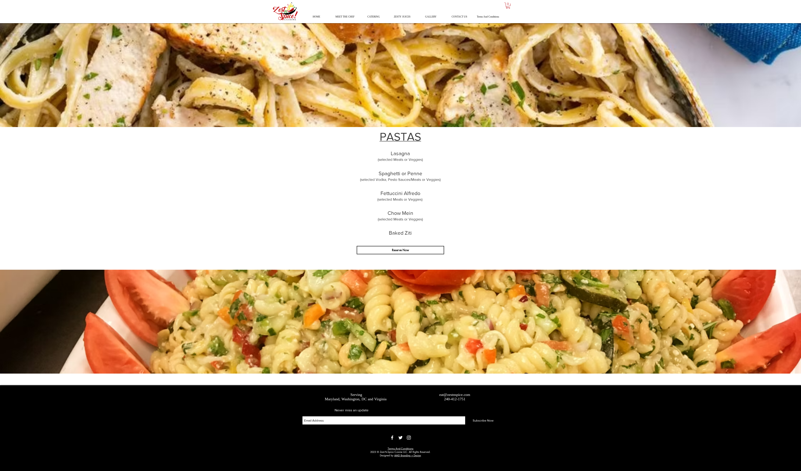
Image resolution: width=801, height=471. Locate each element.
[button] (508, 6)
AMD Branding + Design (407, 455)
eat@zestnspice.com (454, 395)
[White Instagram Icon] (409, 437)
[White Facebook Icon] (392, 437)
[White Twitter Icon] (400, 437)
